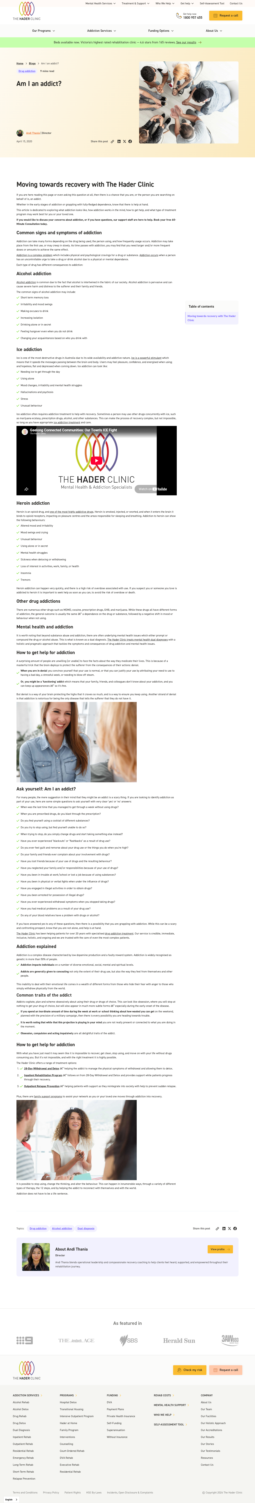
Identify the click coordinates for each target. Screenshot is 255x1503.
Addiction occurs (148, 255)
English (8, 1499)
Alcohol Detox (21, 1409)
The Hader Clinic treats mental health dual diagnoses (137, 639)
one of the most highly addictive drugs (71, 512)
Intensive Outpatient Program (77, 1416)
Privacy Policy (51, 1492)
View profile (218, 1249)
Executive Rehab (69, 1465)
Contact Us (236, 3)
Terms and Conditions (25, 1492)
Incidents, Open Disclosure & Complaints (130, 1492)
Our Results (207, 1437)
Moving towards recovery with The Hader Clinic (212, 318)
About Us (206, 1402)
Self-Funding (114, 1423)
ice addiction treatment (67, 422)
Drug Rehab (19, 1416)
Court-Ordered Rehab (72, 1451)
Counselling (66, 1444)
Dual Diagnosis (21, 1430)
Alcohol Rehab (21, 1402)
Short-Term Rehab (23, 1472)
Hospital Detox (68, 1402)
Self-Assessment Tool (212, 3)
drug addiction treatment (119, 933)
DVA (109, 1402)
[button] (101, 3)
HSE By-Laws (93, 1492)
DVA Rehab (66, 1458)
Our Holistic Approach (213, 1423)
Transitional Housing (71, 1409)
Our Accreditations (211, 1430)
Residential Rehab (23, 1451)
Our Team (206, 1409)
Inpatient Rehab (22, 1437)
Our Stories (207, 1444)
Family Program (69, 1430)
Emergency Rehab (23, 1458)
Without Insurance (117, 1437)
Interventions (67, 1437)
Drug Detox (19, 1423)
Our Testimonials (210, 1451)
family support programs (48, 1096)
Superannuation (116, 1430)
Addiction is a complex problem (34, 255)
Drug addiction (27, 71)
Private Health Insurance (121, 1416)
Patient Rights (73, 1492)
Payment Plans (115, 1409)
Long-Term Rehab (23, 1465)
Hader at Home (68, 1423)
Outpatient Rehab (23, 1444)
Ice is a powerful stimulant (146, 358)
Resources (207, 1458)
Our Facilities (208, 1416)
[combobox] (11, 1499)
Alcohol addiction (26, 282)
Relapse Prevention (24, 1478)
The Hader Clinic (25, 933)
